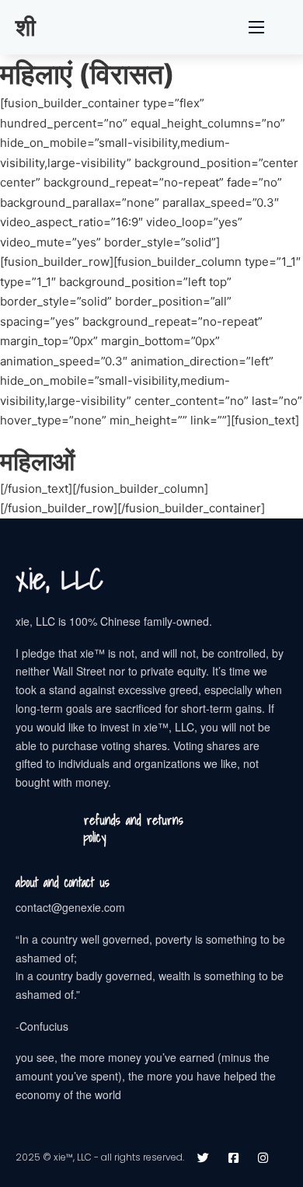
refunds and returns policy (133, 828)
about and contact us (63, 882)
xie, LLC (59, 579)
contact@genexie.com (70, 907)
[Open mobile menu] (256, 27)
